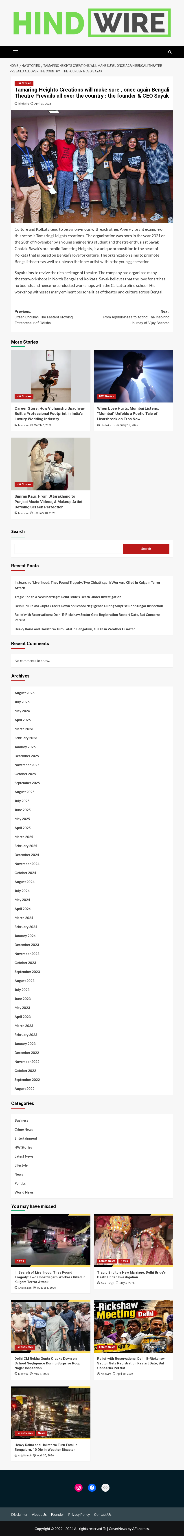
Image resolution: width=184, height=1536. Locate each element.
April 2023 (23, 1017)
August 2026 (25, 693)
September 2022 (27, 1080)
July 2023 (22, 990)
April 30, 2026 (124, 1373)
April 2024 (23, 909)
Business (21, 1120)
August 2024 (25, 882)
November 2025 (27, 765)
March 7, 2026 (43, 425)
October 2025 (25, 774)
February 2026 (26, 738)
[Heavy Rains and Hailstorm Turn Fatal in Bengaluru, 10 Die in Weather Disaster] (50, 1412)
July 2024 (22, 891)
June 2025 (23, 810)
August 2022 (25, 1089)
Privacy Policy (79, 1514)
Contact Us (103, 1514)
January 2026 (25, 747)
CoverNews (118, 1528)
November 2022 (27, 1062)
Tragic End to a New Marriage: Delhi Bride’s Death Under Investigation (68, 597)
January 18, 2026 (44, 513)
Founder (57, 1514)
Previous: (44, 317)
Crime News (24, 1129)
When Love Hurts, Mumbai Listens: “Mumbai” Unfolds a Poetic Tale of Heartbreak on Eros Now (128, 413)
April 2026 (23, 720)
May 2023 (22, 1008)
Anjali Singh (25, 1288)
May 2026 (22, 711)
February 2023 (26, 1035)
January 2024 (25, 936)
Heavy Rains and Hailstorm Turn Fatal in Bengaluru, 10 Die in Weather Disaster (75, 629)
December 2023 (27, 945)
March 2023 (24, 1026)
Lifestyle (21, 1165)
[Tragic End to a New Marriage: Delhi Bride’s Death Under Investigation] (133, 1240)
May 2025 (22, 819)
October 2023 (25, 963)
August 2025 (25, 792)
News (19, 1174)
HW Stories (24, 83)
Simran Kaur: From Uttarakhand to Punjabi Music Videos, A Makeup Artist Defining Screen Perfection (49, 501)
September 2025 (27, 783)
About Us (39, 1514)
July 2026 (22, 702)
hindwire (23, 103)
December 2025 (27, 756)
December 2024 (27, 855)
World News (24, 1192)
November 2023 (27, 954)
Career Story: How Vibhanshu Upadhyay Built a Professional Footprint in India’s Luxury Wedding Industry (50, 413)
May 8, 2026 (41, 1373)
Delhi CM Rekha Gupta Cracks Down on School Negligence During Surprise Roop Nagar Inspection (89, 606)
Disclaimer (19, 1514)
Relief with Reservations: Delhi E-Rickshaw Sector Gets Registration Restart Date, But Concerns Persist (87, 617)
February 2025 (26, 846)
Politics (20, 1183)
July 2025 (22, 801)
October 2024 (25, 873)
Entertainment (26, 1138)
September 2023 (27, 972)
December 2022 (27, 1053)
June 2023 (23, 999)
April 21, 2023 (42, 103)
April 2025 (23, 828)
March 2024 (24, 918)
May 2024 (22, 900)
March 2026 (24, 729)
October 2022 (25, 1071)
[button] (15, 51)
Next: (136, 317)
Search (18, 531)
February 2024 (26, 927)
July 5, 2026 (127, 1283)
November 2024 (27, 864)
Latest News (24, 1156)
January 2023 (25, 1044)
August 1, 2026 (46, 1287)
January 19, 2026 (127, 425)
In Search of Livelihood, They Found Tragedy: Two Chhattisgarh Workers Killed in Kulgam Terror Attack (87, 585)
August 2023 (25, 981)
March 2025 (24, 837)
